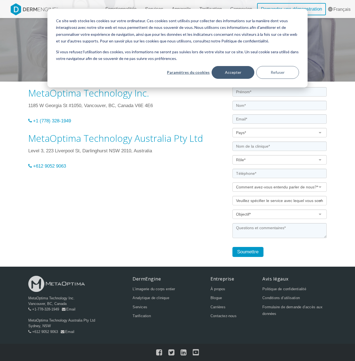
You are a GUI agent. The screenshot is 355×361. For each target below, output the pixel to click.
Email (70, 309)
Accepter (233, 72)
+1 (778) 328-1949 (52, 120)
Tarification (142, 316)
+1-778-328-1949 (45, 309)
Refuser (278, 72)
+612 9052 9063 (49, 166)
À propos (218, 289)
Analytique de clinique (151, 298)
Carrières (218, 307)
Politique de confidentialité (284, 289)
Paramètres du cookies (188, 72)
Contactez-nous (224, 316)
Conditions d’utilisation (281, 298)
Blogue (216, 298)
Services (140, 307)
